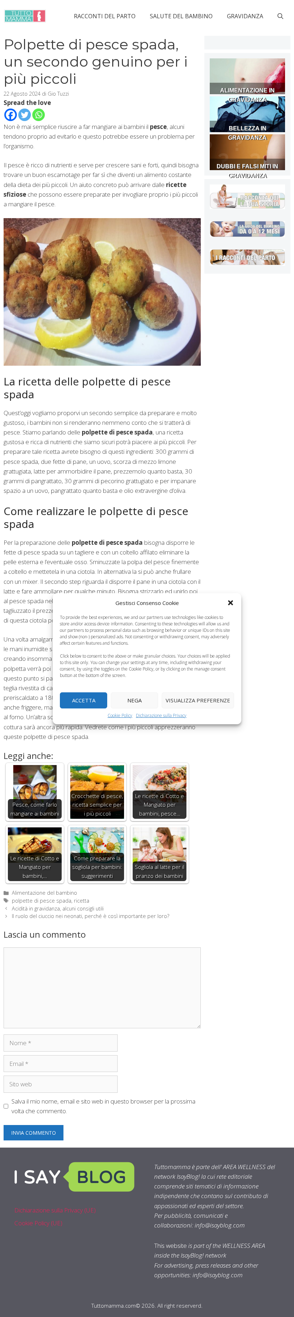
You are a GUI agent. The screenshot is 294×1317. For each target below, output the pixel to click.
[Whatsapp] (38, 115)
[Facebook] (10, 115)
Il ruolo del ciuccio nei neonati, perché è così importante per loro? (90, 916)
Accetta (83, 700)
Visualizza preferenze (198, 700)
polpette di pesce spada (41, 900)
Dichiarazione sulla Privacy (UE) (55, 1210)
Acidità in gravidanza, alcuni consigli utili (58, 908)
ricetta (81, 900)
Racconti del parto (105, 16)
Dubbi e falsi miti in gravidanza (247, 171)
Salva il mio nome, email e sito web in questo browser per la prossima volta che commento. (103, 1106)
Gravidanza (245, 16)
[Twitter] (24, 115)
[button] (230, 602)
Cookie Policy (120, 715)
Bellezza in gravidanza (247, 133)
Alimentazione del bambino (44, 892)
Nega (134, 700)
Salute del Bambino (181, 16)
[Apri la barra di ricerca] (280, 16)
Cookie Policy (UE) (38, 1223)
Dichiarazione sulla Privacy (161, 715)
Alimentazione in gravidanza (247, 95)
